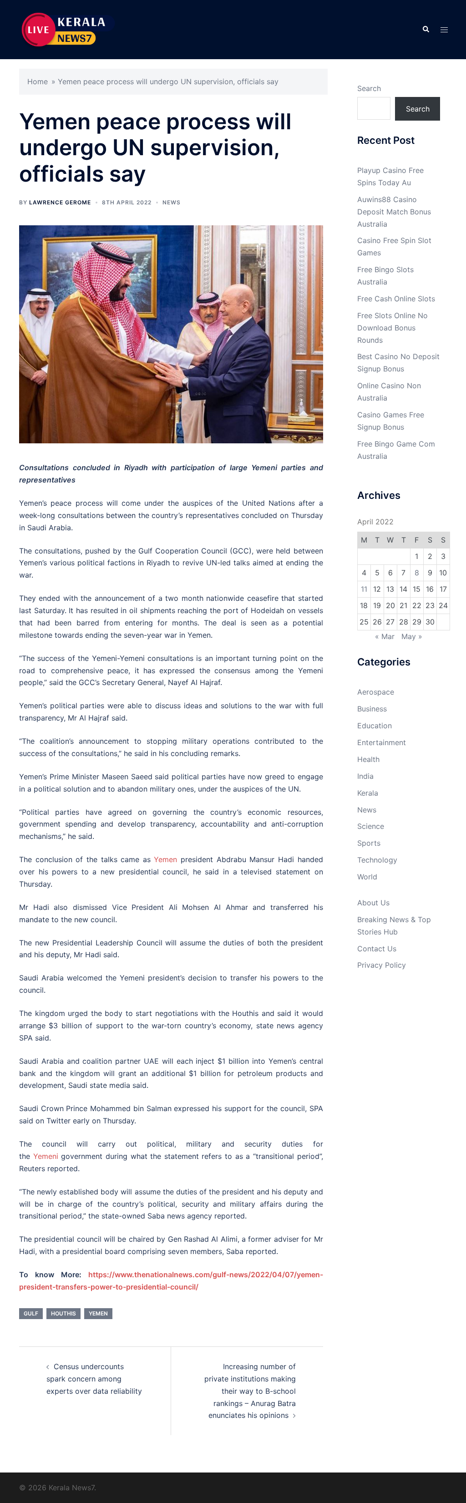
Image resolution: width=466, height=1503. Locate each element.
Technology (377, 859)
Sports (368, 843)
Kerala (367, 792)
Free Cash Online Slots (396, 298)
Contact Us (376, 948)
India (365, 776)
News (171, 202)
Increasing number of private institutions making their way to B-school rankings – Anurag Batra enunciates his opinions (250, 1391)
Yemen (165, 859)
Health (368, 759)
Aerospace (375, 691)
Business (372, 708)
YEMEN (98, 1313)
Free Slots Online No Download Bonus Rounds (392, 328)
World (367, 876)
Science (370, 826)
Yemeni (45, 1156)
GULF (31, 1313)
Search (369, 88)
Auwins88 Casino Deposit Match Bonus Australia (394, 211)
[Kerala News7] (69, 28)
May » (411, 636)
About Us (373, 902)
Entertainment (381, 742)
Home (37, 81)
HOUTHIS (63, 1313)
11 (364, 589)
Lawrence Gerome (60, 202)
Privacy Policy (381, 965)
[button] (425, 29)
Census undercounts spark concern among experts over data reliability (94, 1379)
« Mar (385, 636)
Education (374, 725)
